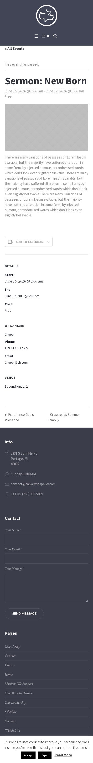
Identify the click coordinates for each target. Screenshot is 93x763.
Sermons (10, 721)
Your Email (13, 549)
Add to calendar (29, 242)
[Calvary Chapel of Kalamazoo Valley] (46, 15)
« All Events (15, 48)
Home (9, 674)
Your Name (13, 530)
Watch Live (12, 730)
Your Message (14, 568)
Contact (10, 655)
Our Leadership (15, 702)
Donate (10, 665)
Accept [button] (28, 755)
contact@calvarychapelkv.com (33, 484)
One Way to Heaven (19, 693)
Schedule (10, 711)
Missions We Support (19, 683)
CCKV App (12, 646)
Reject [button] (45, 755)
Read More (63, 755)
